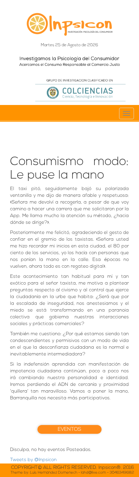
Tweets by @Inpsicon (33, 459)
